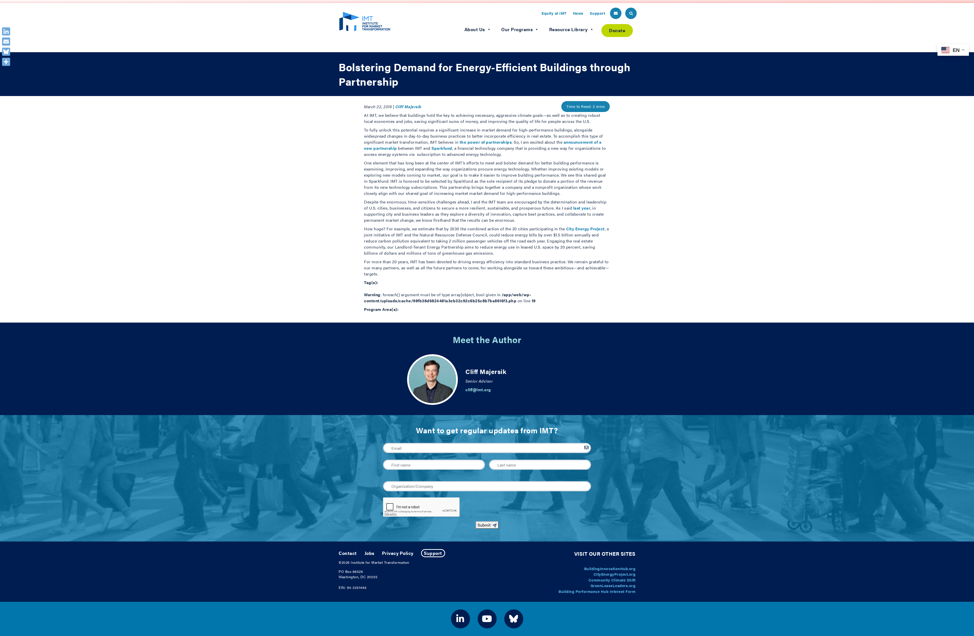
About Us (474, 29)
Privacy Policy (397, 553)
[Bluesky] (6, 52)
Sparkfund (441, 148)
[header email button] (615, 13)
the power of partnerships (486, 142)
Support (597, 13)
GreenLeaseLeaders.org (613, 585)
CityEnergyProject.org (615, 574)
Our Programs (517, 29)
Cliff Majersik (408, 106)
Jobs (369, 553)
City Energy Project (585, 229)
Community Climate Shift (612, 580)
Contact (348, 553)
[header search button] (631, 13)
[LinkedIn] (6, 31)
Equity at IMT (554, 13)
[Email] (6, 41)
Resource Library (568, 29)
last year (581, 208)
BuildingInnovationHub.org (610, 568)
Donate (617, 30)
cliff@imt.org (478, 389)
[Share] (6, 62)
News (578, 13)
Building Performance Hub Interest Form (597, 591)
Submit (484, 525)
